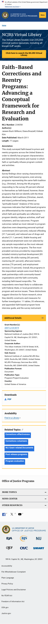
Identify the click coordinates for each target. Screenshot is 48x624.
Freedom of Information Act (12, 601)
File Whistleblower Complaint (13, 572)
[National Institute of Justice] (38, 540)
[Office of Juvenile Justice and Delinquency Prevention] (9, 550)
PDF (9, 399)
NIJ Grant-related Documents (19, 447)
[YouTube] (20, 515)
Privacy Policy (7, 584)
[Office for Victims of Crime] (24, 550)
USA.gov (4, 607)
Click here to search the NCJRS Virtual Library (24, 54)
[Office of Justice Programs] (5, 15)
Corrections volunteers (16, 441)
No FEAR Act (6, 595)
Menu (43, 15)
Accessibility (6, 566)
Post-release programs (16, 454)
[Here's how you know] (24, 4)
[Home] (23, 15)
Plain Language (7, 578)
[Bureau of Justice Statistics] (24, 541)
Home (4, 25)
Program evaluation (15, 461)
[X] (12, 515)
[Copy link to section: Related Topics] (22, 429)
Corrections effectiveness (18, 434)
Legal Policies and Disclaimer (13, 590)
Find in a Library (12, 418)
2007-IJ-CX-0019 (12, 328)
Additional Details (13, 318)
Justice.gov (6, 613)
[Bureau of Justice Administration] (9, 540)
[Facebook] (4, 515)
